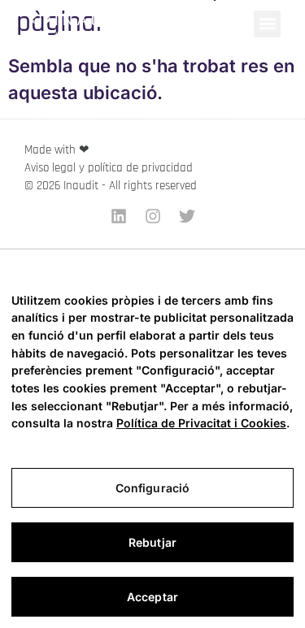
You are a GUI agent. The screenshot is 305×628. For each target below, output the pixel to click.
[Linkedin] (119, 216)
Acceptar (152, 597)
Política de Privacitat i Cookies (201, 423)
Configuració (152, 488)
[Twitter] (187, 216)
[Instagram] (153, 216)
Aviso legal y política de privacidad (108, 167)
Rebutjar (152, 542)
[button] (267, 24)
